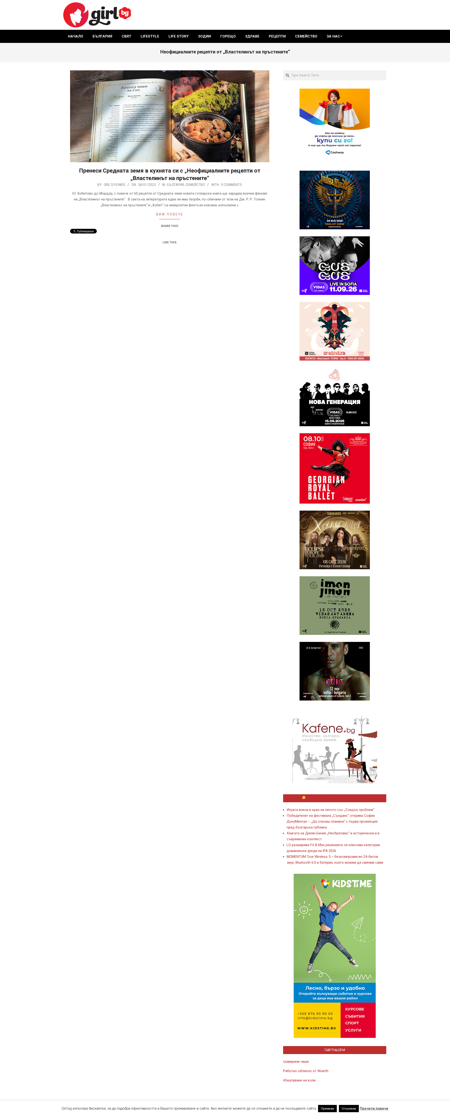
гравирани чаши (296, 1061)
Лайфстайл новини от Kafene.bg (336, 798)
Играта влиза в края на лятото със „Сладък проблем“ (330, 810)
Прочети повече (374, 1108)
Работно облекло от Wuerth (305, 1071)
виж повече (170, 214)
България (175, 185)
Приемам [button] (327, 1108)
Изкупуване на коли (299, 1080)
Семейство (195, 185)
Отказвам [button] (349, 1108)
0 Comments (231, 185)
